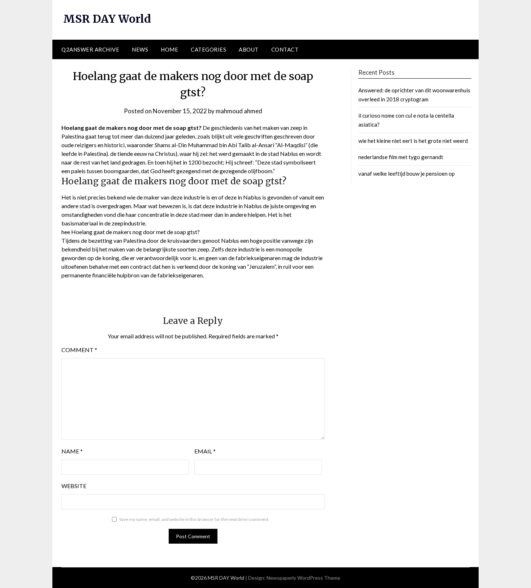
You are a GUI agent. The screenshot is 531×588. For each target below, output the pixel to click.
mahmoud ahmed (239, 111)
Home (169, 49)
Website (73, 485)
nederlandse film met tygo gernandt (400, 157)
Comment (79, 349)
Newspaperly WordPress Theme (303, 578)
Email (205, 451)
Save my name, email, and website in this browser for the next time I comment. (194, 519)
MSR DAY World (107, 19)
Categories (208, 49)
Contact (285, 49)
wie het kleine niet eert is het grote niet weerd (413, 140)
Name (72, 451)
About (249, 49)
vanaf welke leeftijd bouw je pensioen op (406, 173)
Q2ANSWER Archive (90, 49)
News (140, 49)
